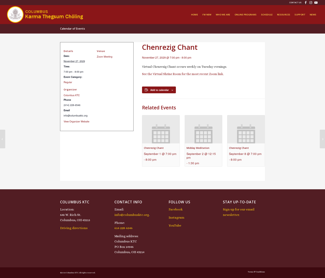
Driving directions (74, 228)
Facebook (176, 209)
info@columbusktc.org (131, 215)
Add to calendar (159, 90)
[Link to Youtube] (316, 2)
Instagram (176, 217)
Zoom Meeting (104, 56)
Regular (68, 82)
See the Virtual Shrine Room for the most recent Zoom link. (183, 74)
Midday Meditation (198, 147)
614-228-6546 (123, 228)
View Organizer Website (76, 121)
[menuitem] (294, 2)
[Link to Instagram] (310, 2)
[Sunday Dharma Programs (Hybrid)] (2, 139)
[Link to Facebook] (305, 2)
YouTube (175, 225)
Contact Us (295, 2)
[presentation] (161, 129)
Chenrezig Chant (154, 147)
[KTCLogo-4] (45, 14)
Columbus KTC (72, 95)
